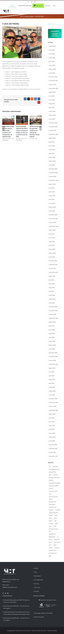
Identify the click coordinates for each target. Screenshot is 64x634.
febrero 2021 (52, 299)
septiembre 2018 (53, 410)
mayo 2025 (52, 103)
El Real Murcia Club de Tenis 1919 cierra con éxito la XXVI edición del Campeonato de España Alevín (16, 613)
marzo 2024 (52, 157)
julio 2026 (51, 50)
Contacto (36, 591)
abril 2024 (51, 153)
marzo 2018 (52, 433)
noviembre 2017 (53, 448)
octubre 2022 (52, 222)
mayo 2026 (52, 57)
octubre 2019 (52, 360)
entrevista (57, 509)
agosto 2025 (52, 92)
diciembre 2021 (53, 260)
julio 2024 (51, 142)
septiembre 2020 (53, 318)
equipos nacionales (53, 512)
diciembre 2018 (53, 398)
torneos (50, 547)
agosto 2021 (52, 276)
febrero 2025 (52, 115)
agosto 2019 (52, 368)
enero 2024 (52, 165)
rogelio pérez (52, 536)
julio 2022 (51, 234)
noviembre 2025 (53, 80)
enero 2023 (52, 211)
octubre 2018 (52, 406)
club (50, 494)
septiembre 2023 (53, 180)
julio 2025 (51, 96)
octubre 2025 (52, 84)
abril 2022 (51, 245)
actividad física (52, 472)
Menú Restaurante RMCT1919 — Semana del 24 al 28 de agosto (16, 607)
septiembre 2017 (53, 456)
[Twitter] (5, 593)
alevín (50, 474)
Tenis (35, 572)
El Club (36, 568)
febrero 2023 (52, 207)
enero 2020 (52, 349)
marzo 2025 (52, 111)
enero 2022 (52, 257)
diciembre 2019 (53, 352)
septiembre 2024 (53, 134)
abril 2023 (51, 199)
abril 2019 (51, 383)
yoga (50, 555)
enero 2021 (52, 303)
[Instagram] (7, 593)
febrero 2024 (52, 161)
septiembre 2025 (53, 88)
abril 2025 (51, 107)
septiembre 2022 (53, 226)
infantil (50, 520)
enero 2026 (52, 73)
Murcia (8, 581)
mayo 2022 (52, 241)
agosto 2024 (52, 138)
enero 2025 (52, 119)
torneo (54, 545)
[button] (3, 128)
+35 (50, 466)
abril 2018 (51, 429)
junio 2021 (51, 283)
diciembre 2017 (53, 444)
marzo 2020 (52, 341)
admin (5, 89)
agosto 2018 (52, 414)
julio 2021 (51, 280)
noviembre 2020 (53, 310)
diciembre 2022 (53, 214)
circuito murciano (53, 491)
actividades (55, 466)
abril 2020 (51, 337)
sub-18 (50, 542)
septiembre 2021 (53, 272)
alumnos (56, 474)
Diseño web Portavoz (52, 630)
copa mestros (52, 504)
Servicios (36, 583)
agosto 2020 (52, 322)
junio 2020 (52, 329)
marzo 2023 (52, 203)
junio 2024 (52, 145)
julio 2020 (51, 326)
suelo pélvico (57, 542)
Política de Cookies (39, 617)
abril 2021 (51, 291)
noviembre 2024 (53, 126)
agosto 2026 (52, 46)
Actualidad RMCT (38, 580)
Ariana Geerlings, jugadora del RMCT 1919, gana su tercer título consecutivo (16, 601)
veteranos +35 (52, 550)
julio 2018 (51, 418)
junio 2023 (52, 192)
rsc (57, 536)
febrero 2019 (52, 391)
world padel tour (53, 553)
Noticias (22, 89)
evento (50, 518)
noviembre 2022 (53, 218)
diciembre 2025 (53, 77)
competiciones (52, 501)
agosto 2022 (52, 230)
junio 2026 (52, 54)
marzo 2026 (52, 65)
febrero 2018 (52, 437)
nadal (56, 523)
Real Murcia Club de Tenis (53, 530)
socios (50, 539)
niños (50, 526)
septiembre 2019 (53, 364)
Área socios (37, 587)
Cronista (6, 579)
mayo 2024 (52, 149)
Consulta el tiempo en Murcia (48, 600)
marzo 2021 (52, 295)
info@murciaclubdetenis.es (9, 587)
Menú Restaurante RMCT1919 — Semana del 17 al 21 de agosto (16, 619)
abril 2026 (51, 61)
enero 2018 (52, 441)
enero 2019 (52, 395)
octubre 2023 (52, 176)
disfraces (51, 509)
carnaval (51, 488)
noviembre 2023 (53, 172)
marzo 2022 (52, 249)
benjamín (51, 480)
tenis (50, 545)
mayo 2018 (52, 425)
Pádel (25, 89)
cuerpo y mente (52, 507)
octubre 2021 (52, 268)
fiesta (55, 518)
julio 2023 (51, 188)
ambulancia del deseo (54, 477)
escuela (51, 515)
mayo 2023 (52, 195)
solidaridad (56, 539)
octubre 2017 (52, 452)
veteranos (56, 547)
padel (55, 526)
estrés (56, 515)
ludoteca (51, 523)
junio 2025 (52, 100)
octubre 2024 (52, 130)
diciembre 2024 (53, 123)
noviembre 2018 (53, 402)
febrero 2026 (52, 69)
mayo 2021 (52, 287)
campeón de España (53, 485)
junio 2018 (51, 421)
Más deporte (37, 576)
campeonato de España (54, 483)
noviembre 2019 (53, 356)
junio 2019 (51, 375)
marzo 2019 (52, 387)
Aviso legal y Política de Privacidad (43, 613)
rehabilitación (52, 534)
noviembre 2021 (53, 264)
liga (55, 520)
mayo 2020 (52, 333)
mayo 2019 (52, 379)
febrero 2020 (52, 345)
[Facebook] (3, 593)
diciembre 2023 (53, 169)
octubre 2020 (52, 314)
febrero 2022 (52, 253)
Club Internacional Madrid (53, 498)
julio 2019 (51, 372)
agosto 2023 (52, 184)
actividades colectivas (54, 469)
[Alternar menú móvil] (61, 11)
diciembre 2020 (53, 306)
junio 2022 (52, 237)
